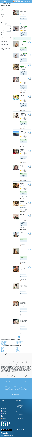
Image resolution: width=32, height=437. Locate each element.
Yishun (17, 349)
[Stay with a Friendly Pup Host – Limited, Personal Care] (22, 102)
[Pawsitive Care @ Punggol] (22, 274)
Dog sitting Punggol (18, 342)
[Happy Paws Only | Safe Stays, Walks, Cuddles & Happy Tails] (22, 326)
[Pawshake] (3, 1)
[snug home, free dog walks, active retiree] (22, 85)
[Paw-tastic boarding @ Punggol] (22, 172)
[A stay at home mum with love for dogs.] (22, 31)
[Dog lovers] (22, 156)
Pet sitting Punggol (18, 343)
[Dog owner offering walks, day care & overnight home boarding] (22, 46)
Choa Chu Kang (18, 351)
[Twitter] (19, 430)
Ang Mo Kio (2, 348)
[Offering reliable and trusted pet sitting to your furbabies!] (22, 256)
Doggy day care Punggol (19, 341)
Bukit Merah (2, 351)
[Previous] (17, 337)
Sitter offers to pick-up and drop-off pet (6, 51)
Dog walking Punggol (4, 342)
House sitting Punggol (4, 344)
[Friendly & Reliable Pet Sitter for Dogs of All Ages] (22, 120)
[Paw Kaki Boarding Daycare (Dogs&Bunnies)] (22, 239)
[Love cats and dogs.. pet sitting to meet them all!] (22, 206)
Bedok (2, 349)
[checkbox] (1, 41)
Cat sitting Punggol (3, 343)
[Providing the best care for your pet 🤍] (22, 190)
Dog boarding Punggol (4, 341)
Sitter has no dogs (4, 41)
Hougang (17, 347)
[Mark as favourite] (30, 23)
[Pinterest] (23, 430)
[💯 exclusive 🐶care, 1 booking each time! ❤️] (22, 222)
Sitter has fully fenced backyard (5, 46)
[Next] (26, 337)
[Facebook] (17, 430)
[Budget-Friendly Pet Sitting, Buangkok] (22, 138)
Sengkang (2, 347)
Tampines (17, 348)
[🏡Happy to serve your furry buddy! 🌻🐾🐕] (22, 57)
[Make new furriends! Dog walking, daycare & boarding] (22, 308)
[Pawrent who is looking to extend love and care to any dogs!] (22, 291)
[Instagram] (21, 430)
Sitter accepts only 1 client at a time (6, 49)
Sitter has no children (5, 44)
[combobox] (6, 11)
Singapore (2, 350)
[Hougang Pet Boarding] (22, 16)
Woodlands (17, 350)
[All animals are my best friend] (22, 70)
